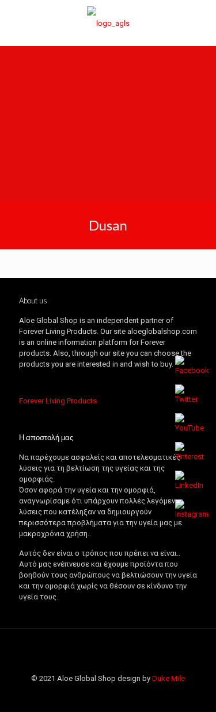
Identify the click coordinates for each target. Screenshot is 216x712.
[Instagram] (147, 695)
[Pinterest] (132, 695)
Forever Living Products (58, 401)
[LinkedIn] (116, 695)
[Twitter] (85, 695)
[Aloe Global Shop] (108, 23)
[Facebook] (69, 695)
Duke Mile (168, 678)
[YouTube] (100, 695)
